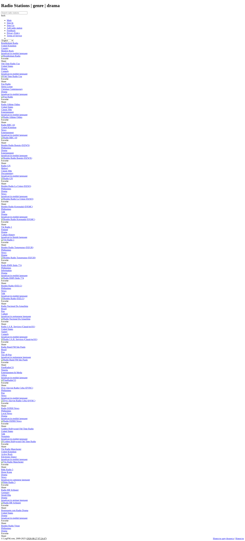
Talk (3, 211)
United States (7, 66)
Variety (4, 332)
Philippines (6, 148)
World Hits (6, 495)
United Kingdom (8, 46)
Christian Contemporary (12, 89)
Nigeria (4, 370)
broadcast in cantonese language (15, 480)
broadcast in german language (14, 500)
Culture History (8, 234)
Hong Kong (6, 472)
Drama (4, 69)
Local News (6, 413)
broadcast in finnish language (14, 237)
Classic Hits (6, 109)
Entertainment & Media (11, 372)
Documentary (7, 173)
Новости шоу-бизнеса (223, 538)
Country (5, 48)
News (3, 130)
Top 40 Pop (6, 354)
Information (6, 270)
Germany (5, 492)
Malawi (4, 168)
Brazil (4, 309)
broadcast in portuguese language (16, 316)
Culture (4, 314)
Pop (3, 311)
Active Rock (6, 454)
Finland (4, 229)
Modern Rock (7, 51)
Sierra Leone (7, 86)
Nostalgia (5, 436)
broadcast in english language (14, 53)
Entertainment (7, 112)
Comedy (5, 71)
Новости (240, 538)
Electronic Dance (9, 457)
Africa (4, 375)
